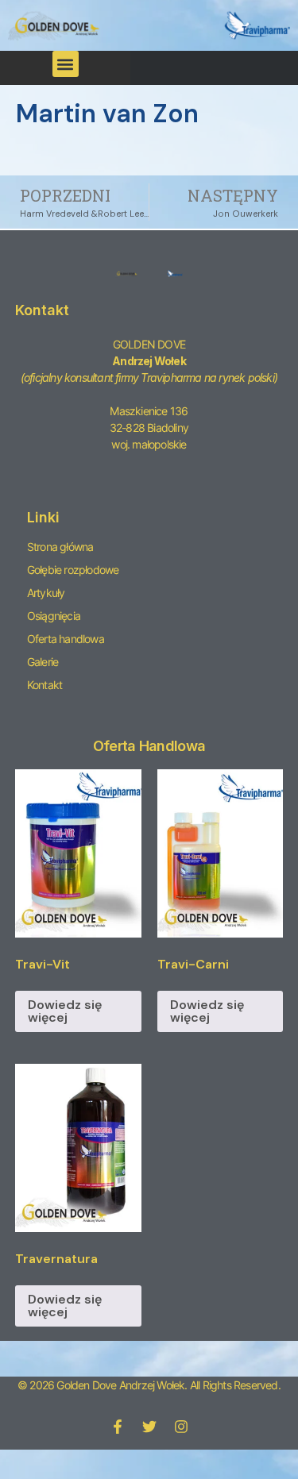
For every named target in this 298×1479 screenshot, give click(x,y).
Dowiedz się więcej (65, 1011)
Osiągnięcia (53, 615)
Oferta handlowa (65, 638)
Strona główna (60, 546)
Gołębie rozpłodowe (73, 569)
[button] (65, 64)
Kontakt (44, 684)
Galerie (42, 661)
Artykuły (46, 592)
